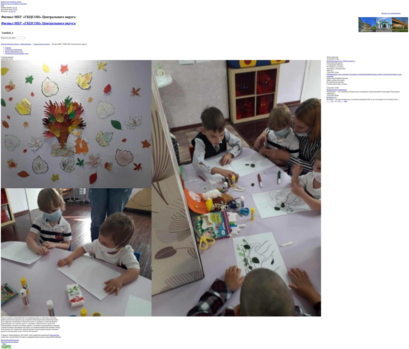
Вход (4, 344)
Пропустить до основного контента (14, 4)
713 (339, 101)
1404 (345, 101)
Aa (10, 11)
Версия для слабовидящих (391, 13)
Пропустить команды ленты (11, 2)
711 (332, 101)
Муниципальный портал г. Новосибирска (16, 44)
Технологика (54, 335)
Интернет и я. (332, 97)
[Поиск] (1, 40)
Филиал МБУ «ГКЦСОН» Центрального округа (38, 22)
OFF (2, 6)
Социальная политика (41, 44)
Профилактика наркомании (337, 90)
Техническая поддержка (9, 342)
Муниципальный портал (10, 340)
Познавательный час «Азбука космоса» (341, 61)
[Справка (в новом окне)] (2, 42)
